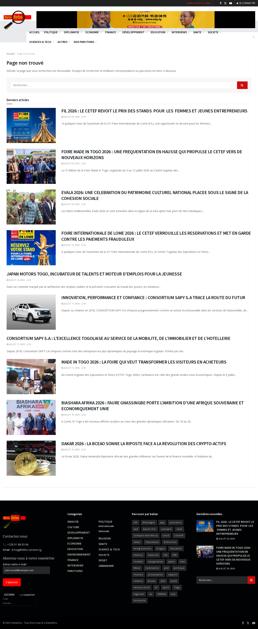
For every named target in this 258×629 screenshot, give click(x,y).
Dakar (137, 542)
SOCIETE (104, 555)
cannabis (166, 529)
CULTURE (73, 527)
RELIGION (105, 538)
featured (153, 554)
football (138, 561)
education (176, 548)
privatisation (155, 574)
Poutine (138, 574)
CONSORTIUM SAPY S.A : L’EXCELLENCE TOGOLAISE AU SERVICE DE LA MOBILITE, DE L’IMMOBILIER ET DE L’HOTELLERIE (118, 338)
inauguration (155, 561)
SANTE (103, 544)
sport (166, 587)
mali (182, 561)
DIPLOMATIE (75, 538)
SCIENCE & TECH (109, 549)
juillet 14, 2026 (16, 280)
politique (179, 567)
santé (174, 580)
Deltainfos (16, 622)
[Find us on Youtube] (230, 3)
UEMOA (161, 594)
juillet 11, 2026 (71, 303)
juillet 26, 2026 (71, 116)
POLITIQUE (105, 521)
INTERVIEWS (75, 565)
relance (138, 580)
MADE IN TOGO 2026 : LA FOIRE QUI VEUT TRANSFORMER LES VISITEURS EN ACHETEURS (143, 362)
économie (140, 600)
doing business (142, 548)
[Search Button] (253, 37)
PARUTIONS (75, 571)
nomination (152, 567)
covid (166, 535)
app (162, 522)
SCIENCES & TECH (40, 42)
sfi (156, 587)
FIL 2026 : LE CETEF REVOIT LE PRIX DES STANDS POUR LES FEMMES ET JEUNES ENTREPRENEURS (154, 111)
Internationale (106, 526)
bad (136, 529)
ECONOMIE (74, 543)
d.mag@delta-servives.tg (26, 550)
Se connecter (247, 3)
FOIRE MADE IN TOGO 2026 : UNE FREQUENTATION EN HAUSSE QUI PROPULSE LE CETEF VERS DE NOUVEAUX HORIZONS (233, 555)
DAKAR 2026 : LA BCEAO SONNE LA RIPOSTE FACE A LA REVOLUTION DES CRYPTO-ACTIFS (143, 443)
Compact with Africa (146, 535)
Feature (138, 554)
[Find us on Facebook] (220, 3)
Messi (137, 567)
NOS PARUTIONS (84, 42)
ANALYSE (73, 521)
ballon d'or (149, 529)
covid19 (178, 535)
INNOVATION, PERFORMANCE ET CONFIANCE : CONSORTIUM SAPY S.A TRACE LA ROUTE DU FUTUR (153, 297)
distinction (170, 542)
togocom (139, 594)
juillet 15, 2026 (71, 245)
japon (171, 561)
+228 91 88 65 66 (18, 544)
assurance (176, 522)
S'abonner (12, 582)
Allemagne (149, 522)
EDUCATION (75, 549)
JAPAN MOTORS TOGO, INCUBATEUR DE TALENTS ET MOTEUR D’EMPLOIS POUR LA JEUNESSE (94, 274)
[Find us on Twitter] (225, 3)
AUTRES (62, 42)
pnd (166, 567)
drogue (160, 548)
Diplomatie (152, 542)
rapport (172, 574)
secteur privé (142, 587)
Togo (177, 587)
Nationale (104, 531)
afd (135, 522)
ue (150, 594)
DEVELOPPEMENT (78, 532)
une (173, 594)
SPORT (103, 560)
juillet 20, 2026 (71, 204)
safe (163, 580)
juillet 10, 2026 (71, 414)
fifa (166, 554)
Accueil (10, 53)
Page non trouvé (26, 53)
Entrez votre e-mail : (15, 564)
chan (179, 529)
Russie (151, 580)
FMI (175, 554)
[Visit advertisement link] (146, 19)
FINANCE (73, 560)
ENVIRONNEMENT (79, 554)
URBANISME (106, 566)
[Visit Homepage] (17, 19)
